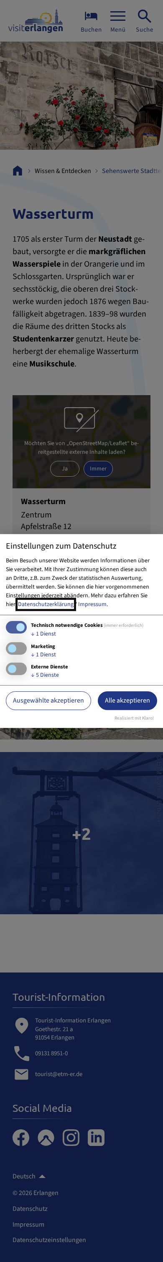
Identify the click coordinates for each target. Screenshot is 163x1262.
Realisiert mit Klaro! (134, 718)
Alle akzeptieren (127, 700)
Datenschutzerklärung (46, 604)
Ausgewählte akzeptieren (48, 700)
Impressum (92, 604)
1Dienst (43, 634)
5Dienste (45, 675)
